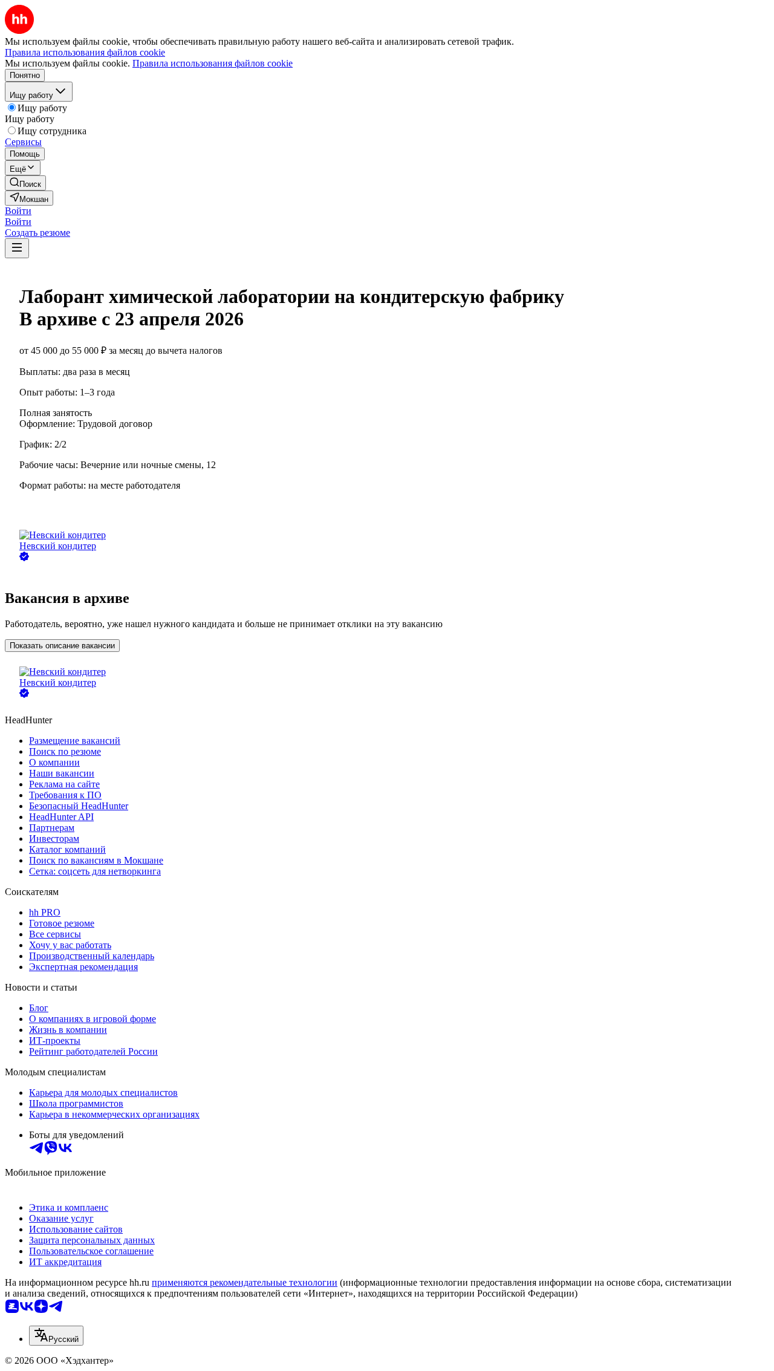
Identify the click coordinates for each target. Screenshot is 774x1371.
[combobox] (56, 1336)
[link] (25, 183)
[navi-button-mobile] (17, 248)
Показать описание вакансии (62, 645)
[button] (18, 211)
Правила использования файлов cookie (212, 63)
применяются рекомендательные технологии (244, 1282)
